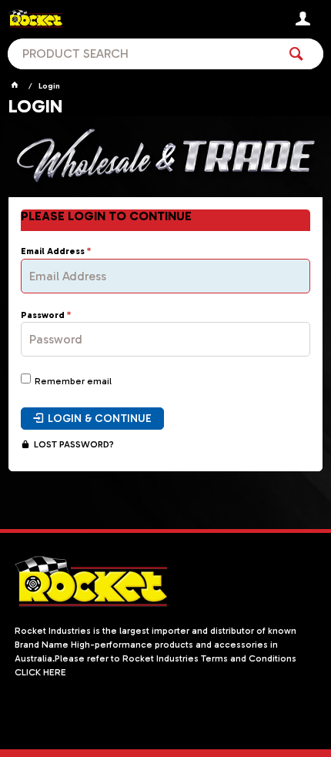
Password (43, 315)
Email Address (53, 251)
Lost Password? (74, 444)
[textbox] (142, 54)
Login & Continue (100, 418)
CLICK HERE (40, 672)
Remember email (73, 381)
